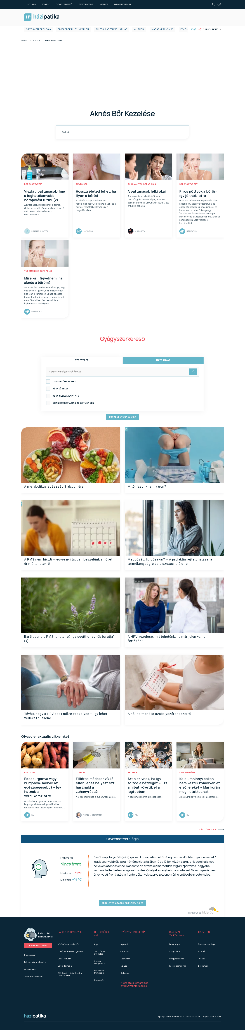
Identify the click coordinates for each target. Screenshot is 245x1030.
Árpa (96, 944)
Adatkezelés (30, 969)
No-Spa (124, 965)
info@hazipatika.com (211, 1016)
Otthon (80, 773)
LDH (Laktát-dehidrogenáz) (70, 951)
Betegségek (174, 944)
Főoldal (24, 41)
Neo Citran (125, 958)
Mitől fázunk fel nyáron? (147, 486)
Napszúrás (99, 980)
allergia (139, 29)
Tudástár (36, 41)
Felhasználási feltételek (35, 962)
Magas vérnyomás (162, 29)
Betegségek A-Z (86, 4)
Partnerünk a (195, 912)
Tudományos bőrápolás (142, 184)
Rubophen (125, 973)
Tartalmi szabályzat (33, 976)
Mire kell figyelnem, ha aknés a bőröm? (43, 280)
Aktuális (31, 4)
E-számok (203, 965)
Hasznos (104, 4)
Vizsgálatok (174, 951)
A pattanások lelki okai (147, 191)
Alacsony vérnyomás (99, 962)
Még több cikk (207, 829)
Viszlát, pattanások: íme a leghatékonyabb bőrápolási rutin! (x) (44, 195)
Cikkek (65, 132)
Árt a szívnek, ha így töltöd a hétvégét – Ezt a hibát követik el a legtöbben (147, 785)
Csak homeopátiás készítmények (73, 403)
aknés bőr (82, 184)
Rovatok (46, 4)
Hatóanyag (163, 360)
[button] (70, 934)
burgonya (30, 773)
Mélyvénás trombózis (99, 971)
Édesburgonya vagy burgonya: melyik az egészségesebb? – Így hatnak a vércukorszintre (42, 787)
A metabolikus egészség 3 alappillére (54, 486)
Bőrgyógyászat (33, 184)
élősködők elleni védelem (73, 29)
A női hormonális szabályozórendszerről (160, 714)
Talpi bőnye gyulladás (99, 952)
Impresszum (30, 955)
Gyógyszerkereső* (133, 932)
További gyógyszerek (122, 417)
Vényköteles (61, 388)
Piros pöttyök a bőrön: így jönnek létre (198, 193)
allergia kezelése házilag (111, 29)
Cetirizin (125, 951)
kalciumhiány (187, 773)
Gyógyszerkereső (64, 4)
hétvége (132, 773)
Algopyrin (125, 944)
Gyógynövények (176, 958)
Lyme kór (185, 29)
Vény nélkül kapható (66, 396)
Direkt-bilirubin (65, 965)
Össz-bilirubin (64, 958)
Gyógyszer (82, 360)
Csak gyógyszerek (64, 381)
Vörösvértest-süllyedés (68, 944)
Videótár (202, 951)
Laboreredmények (122, 4)
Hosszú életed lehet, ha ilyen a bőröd (96, 193)
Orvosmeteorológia (38, 29)
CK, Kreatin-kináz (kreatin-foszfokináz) (70, 974)
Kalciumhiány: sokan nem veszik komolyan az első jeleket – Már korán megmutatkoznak (199, 785)
